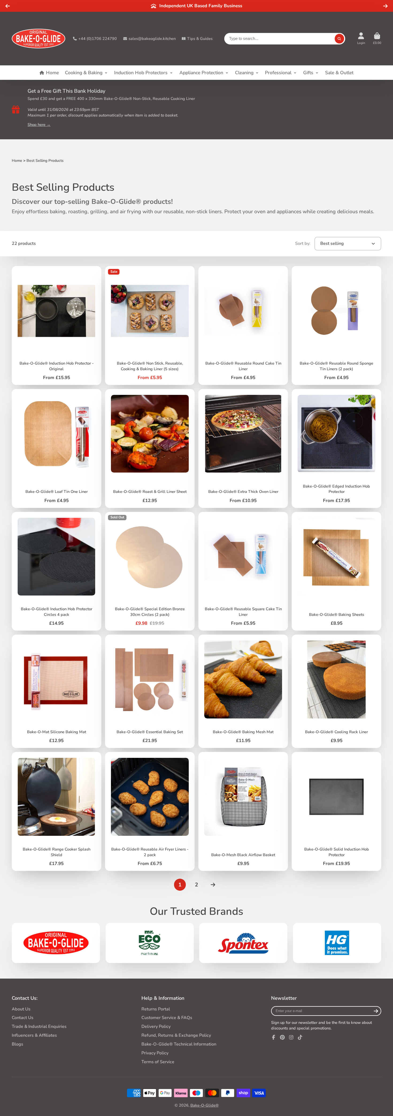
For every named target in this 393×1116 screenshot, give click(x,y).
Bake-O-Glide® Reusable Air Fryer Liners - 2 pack (149, 811)
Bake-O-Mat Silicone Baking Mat (56, 691)
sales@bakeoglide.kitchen (152, 38)
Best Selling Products (45, 160)
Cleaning (244, 72)
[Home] (38, 38)
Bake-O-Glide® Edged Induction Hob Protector (336, 448)
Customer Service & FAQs (166, 1018)
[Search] (339, 38)
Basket (377, 38)
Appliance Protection (201, 72)
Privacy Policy (154, 1053)
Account (361, 38)
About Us (21, 1009)
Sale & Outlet (339, 72)
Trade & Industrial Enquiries (39, 1026)
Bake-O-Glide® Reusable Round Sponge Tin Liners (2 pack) (336, 325)
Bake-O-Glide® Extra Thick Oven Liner (243, 448)
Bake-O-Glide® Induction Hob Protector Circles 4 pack (56, 571)
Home (52, 72)
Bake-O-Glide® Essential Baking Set (149, 691)
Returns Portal (155, 1009)
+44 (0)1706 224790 (97, 38)
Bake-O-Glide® (204, 1105)
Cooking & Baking (83, 72)
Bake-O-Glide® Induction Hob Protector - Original (56, 325)
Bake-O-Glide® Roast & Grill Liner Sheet (149, 448)
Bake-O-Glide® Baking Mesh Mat (243, 691)
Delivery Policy (156, 1026)
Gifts (308, 72)
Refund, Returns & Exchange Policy (176, 1035)
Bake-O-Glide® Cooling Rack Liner (336, 691)
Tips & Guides (200, 38)
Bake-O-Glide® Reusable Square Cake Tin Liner (243, 571)
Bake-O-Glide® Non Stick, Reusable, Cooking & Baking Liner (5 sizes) (149, 325)
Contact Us (22, 1018)
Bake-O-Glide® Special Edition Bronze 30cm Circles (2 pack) (149, 571)
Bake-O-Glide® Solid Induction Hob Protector (336, 811)
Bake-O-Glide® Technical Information (178, 1044)
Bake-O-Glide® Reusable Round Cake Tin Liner (243, 325)
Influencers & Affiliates (34, 1035)
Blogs (17, 1044)
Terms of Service (157, 1062)
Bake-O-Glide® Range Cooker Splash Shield (56, 811)
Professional (278, 72)
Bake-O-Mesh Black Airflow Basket (243, 811)
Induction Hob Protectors (141, 72)
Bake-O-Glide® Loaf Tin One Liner (56, 448)
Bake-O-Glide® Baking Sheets (336, 571)
